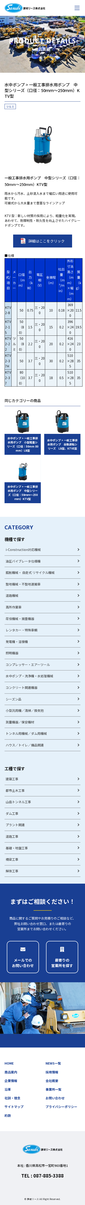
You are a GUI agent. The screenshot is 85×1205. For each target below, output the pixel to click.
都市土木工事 (15, 790)
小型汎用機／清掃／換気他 (25, 710)
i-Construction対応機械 (23, 549)
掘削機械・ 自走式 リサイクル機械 (30, 572)
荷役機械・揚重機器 (20, 618)
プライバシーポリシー (61, 1106)
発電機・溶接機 (17, 641)
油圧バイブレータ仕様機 (23, 561)
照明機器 (12, 653)
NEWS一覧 (53, 1063)
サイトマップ (14, 1106)
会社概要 (52, 1080)
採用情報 (52, 1072)
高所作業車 (14, 607)
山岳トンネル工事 (18, 802)
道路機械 (12, 595)
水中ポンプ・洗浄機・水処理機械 (29, 676)
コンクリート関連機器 (21, 687)
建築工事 (12, 779)
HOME (9, 1063)
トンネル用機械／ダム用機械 (26, 733)
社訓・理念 (12, 1098)
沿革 (8, 1089)
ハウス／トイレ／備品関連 (25, 745)
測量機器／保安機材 (20, 722)
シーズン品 (13, 699)
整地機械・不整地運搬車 (23, 584)
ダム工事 (12, 813)
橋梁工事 (12, 859)
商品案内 (11, 1072)
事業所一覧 (53, 1089)
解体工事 (12, 871)
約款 (8, 1115)
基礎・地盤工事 (17, 848)
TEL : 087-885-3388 (42, 1175)
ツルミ (10, 106)
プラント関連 (15, 824)
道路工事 (12, 836)
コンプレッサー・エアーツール (28, 664)
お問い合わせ (55, 1098)
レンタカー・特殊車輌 (21, 630)
